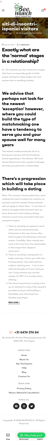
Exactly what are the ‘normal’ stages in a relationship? (23, 55)
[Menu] (3, 10)
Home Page (7, 33)
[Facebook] (16, 406)
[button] (31, 435)
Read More (14, 302)
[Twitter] (32, 406)
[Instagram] (24, 406)
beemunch (25, 45)
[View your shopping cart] (42, 10)
